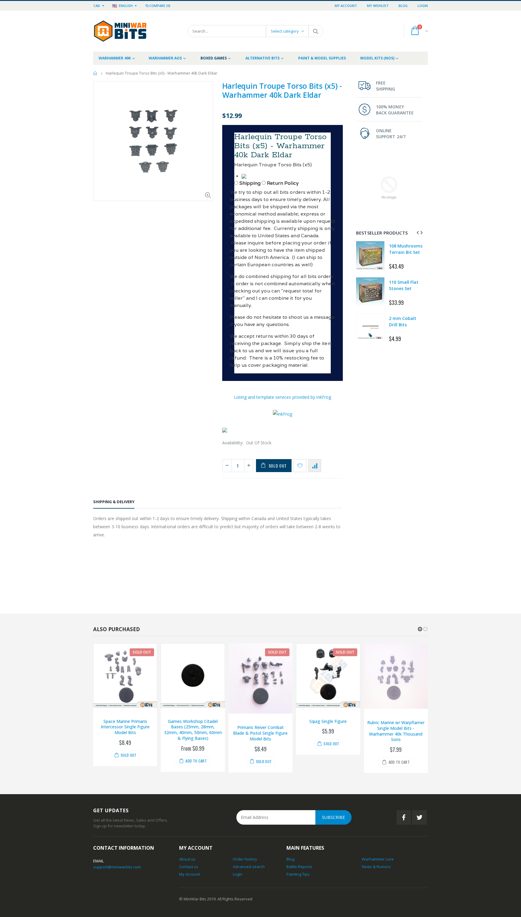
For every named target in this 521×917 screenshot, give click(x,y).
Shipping (250, 183)
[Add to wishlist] (299, 465)
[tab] (113, 503)
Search (315, 31)
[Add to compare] (314, 465)
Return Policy (283, 183)
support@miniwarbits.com (117, 867)
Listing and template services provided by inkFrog (282, 397)
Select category (285, 31)
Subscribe (333, 817)
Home (95, 73)
